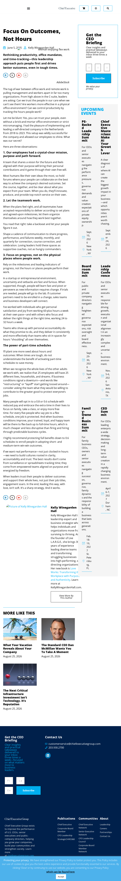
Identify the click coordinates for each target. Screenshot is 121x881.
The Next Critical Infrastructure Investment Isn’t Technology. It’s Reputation (15, 697)
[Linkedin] (48, 755)
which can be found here (60, 871)
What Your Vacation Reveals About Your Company (17, 648)
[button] (5, 75)
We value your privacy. (93, 87)
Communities (88, 818)
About (104, 818)
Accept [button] (61, 876)
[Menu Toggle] (28, 8)
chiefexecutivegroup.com (20, 855)
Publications (66, 818)
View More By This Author (66, 596)
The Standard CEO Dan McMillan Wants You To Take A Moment (57, 648)
